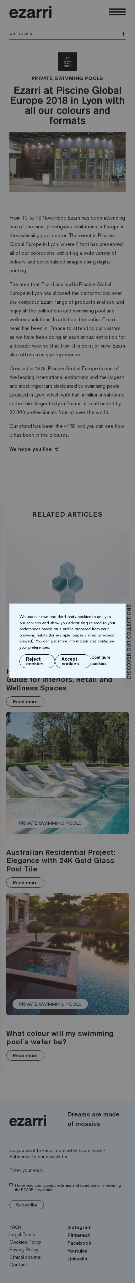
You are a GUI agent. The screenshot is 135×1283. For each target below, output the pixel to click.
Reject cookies (34, 661)
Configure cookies (101, 660)
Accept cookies (70, 661)
